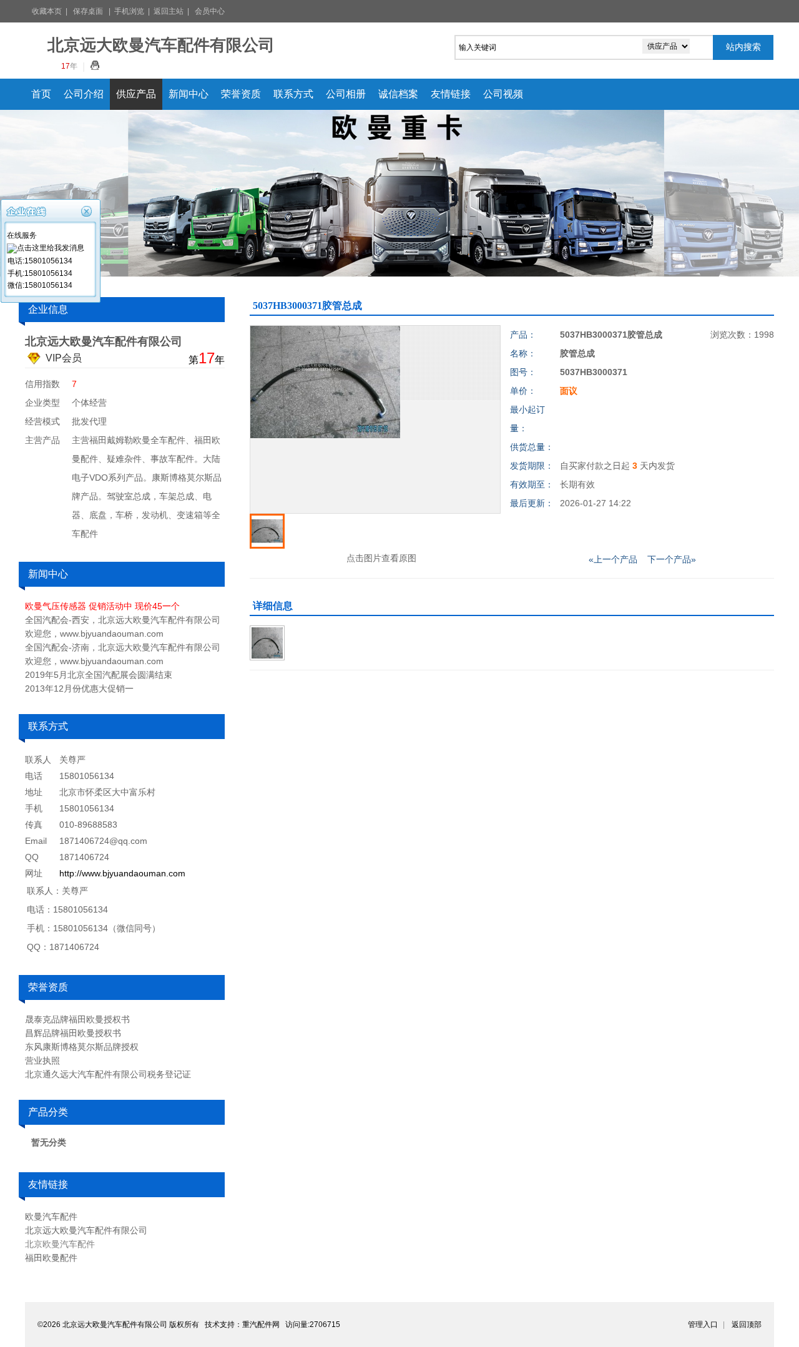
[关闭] (88, 210)
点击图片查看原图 (380, 558)
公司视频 (503, 94)
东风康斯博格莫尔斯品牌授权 (82, 1047)
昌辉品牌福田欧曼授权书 (73, 1033)
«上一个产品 (613, 559)
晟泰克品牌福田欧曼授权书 (77, 1019)
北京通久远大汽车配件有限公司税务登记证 (108, 1074)
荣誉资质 (241, 94)
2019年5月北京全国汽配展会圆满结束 (98, 675)
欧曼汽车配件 (51, 1217)
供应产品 (136, 94)
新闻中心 (188, 94)
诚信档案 (398, 94)
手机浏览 (129, 11)
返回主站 (169, 11)
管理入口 (703, 1324)
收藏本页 (47, 11)
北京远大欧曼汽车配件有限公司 (86, 1230)
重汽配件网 (261, 1324)
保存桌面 (88, 11)
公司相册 (346, 94)
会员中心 (210, 11)
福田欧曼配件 (51, 1258)
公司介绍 (84, 94)
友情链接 (451, 94)
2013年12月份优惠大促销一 (79, 688)
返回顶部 (747, 1324)
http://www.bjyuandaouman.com (122, 873)
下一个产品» (671, 559)
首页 (41, 94)
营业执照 (42, 1060)
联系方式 (293, 94)
